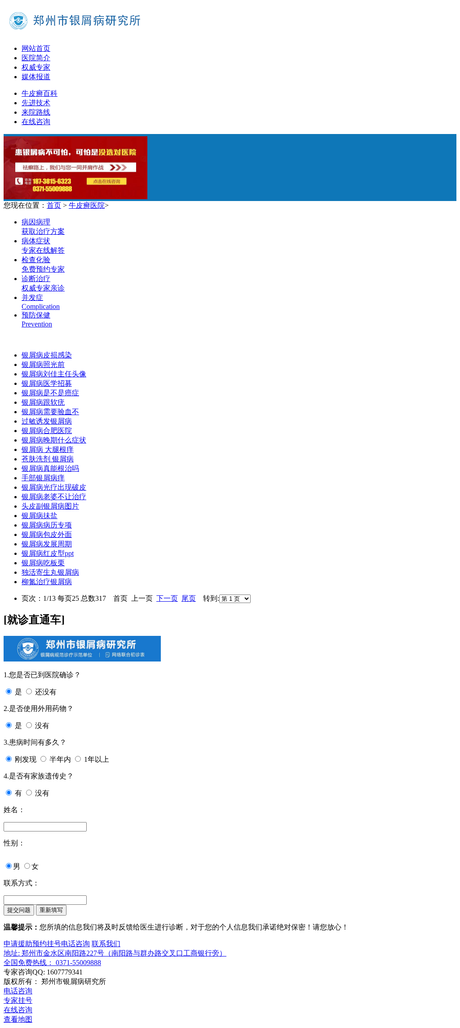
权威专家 (36, 67)
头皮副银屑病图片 (50, 506)
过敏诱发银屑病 (47, 421)
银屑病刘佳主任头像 (54, 374)
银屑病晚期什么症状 (54, 440)
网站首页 (36, 48)
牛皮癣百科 (40, 93)
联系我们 (106, 944)
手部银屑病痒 (43, 478)
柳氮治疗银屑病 (47, 582)
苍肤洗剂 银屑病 (48, 459)
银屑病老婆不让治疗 (54, 497)
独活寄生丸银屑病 (50, 572)
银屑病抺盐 (40, 515)
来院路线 (36, 112)
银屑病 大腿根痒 (48, 449)
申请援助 (18, 944)
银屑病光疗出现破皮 (54, 487)
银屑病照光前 (43, 364)
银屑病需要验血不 (50, 412)
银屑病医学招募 (47, 383)
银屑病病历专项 (47, 525)
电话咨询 (75, 944)
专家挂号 (18, 1000)
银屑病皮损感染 (47, 355)
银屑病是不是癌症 (50, 393)
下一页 (167, 598)
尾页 (188, 598)
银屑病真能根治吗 (50, 468)
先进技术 (36, 103)
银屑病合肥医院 (47, 430)
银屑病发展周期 (47, 544)
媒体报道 (36, 76)
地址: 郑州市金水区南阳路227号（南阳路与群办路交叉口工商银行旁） (115, 953)
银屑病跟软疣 (43, 402)
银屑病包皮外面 (47, 534)
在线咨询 (36, 121)
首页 (54, 205)
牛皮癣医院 (87, 205)
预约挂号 (46, 944)
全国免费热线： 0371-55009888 (52, 962)
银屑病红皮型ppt (48, 553)
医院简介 (36, 58)
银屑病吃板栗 (43, 563)
